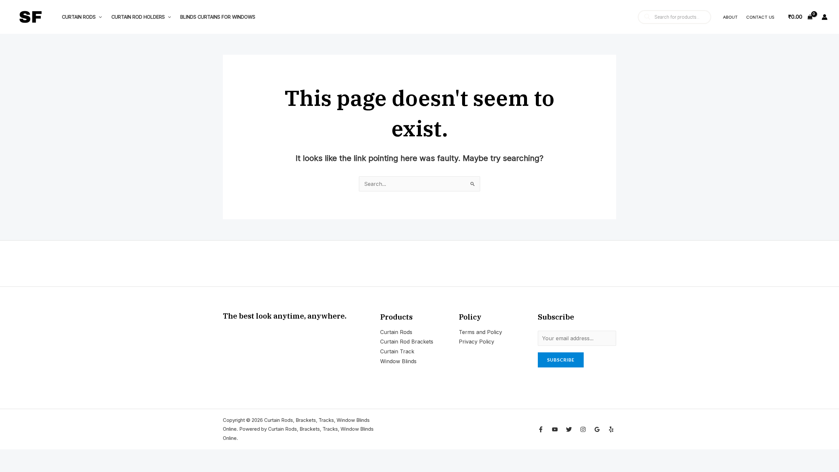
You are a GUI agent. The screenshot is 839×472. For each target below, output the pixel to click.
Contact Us (760, 17)
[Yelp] (611, 429)
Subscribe (561, 360)
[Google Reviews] (597, 429)
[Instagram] (583, 429)
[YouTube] (555, 429)
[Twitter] (569, 429)
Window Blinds (398, 361)
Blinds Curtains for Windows (217, 17)
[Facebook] (541, 429)
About (730, 17)
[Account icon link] (825, 17)
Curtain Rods (79, 17)
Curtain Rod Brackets (406, 341)
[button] (99, 17)
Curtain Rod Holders (138, 17)
